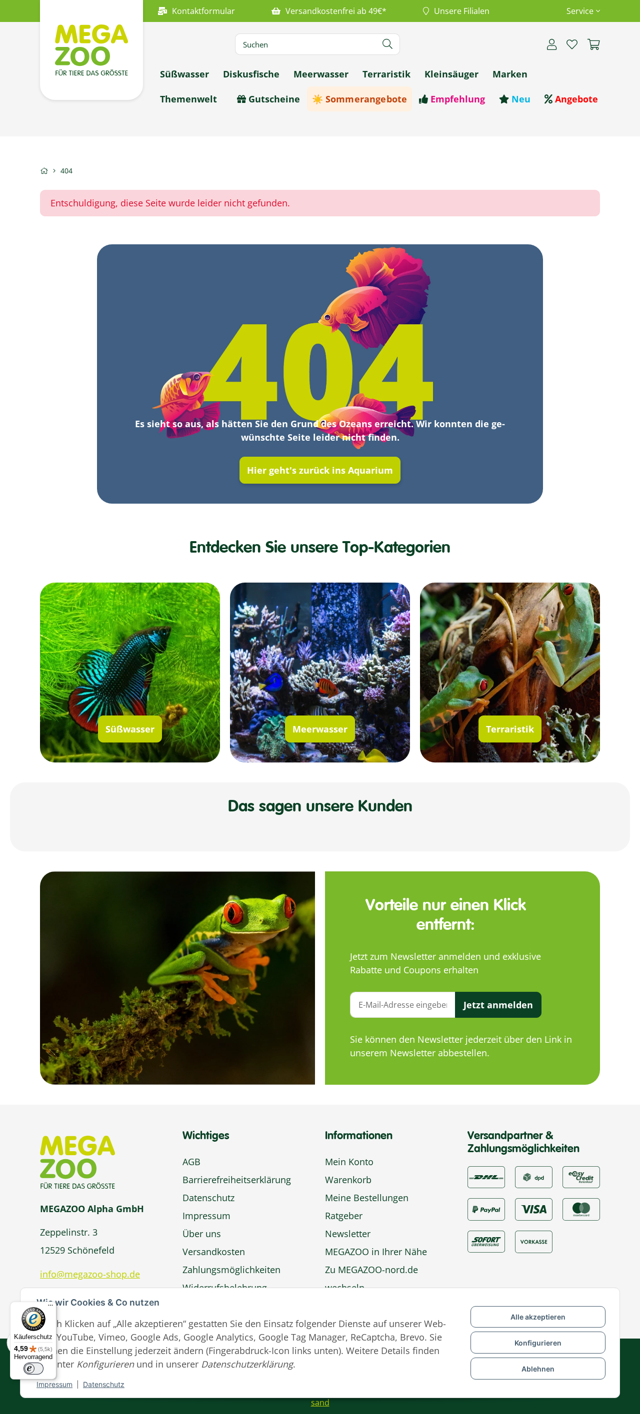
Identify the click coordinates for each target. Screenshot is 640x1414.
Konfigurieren (538, 1343)
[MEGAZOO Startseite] (91, 49)
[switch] (34, 1369)
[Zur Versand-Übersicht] (486, 1176)
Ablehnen (538, 1369)
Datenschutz (103, 1384)
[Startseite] (44, 170)
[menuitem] (184, 73)
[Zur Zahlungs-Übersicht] (581, 1176)
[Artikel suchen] (388, 44)
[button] (579, 11)
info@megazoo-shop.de (90, 1274)
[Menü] (50, 1308)
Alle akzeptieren (538, 1317)
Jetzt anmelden (498, 1005)
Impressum (54, 1384)
